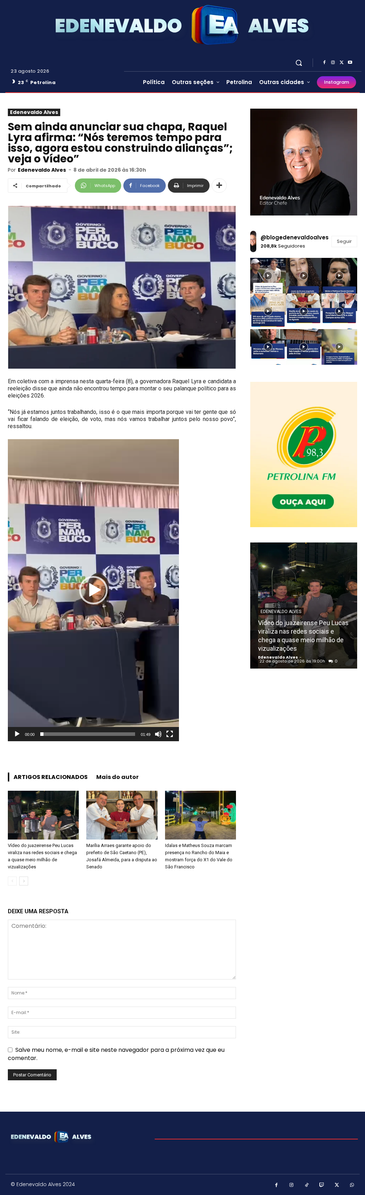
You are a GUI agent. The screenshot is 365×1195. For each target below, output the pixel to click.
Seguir (344, 241)
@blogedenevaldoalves (295, 237)
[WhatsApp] (352, 1185)
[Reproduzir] (17, 734)
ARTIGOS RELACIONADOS (51, 777)
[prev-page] (12, 881)
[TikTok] (307, 1185)
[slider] (87, 734)
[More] (219, 185)
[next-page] (23, 881)
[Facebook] (324, 62)
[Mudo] (158, 734)
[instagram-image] (268, 275)
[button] (298, 62)
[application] (93, 590)
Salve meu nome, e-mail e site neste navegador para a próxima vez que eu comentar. (116, 1054)
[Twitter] (341, 62)
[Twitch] (322, 1185)
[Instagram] (333, 62)
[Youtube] (350, 62)
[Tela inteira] (169, 734)
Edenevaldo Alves (34, 112)
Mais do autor (117, 777)
